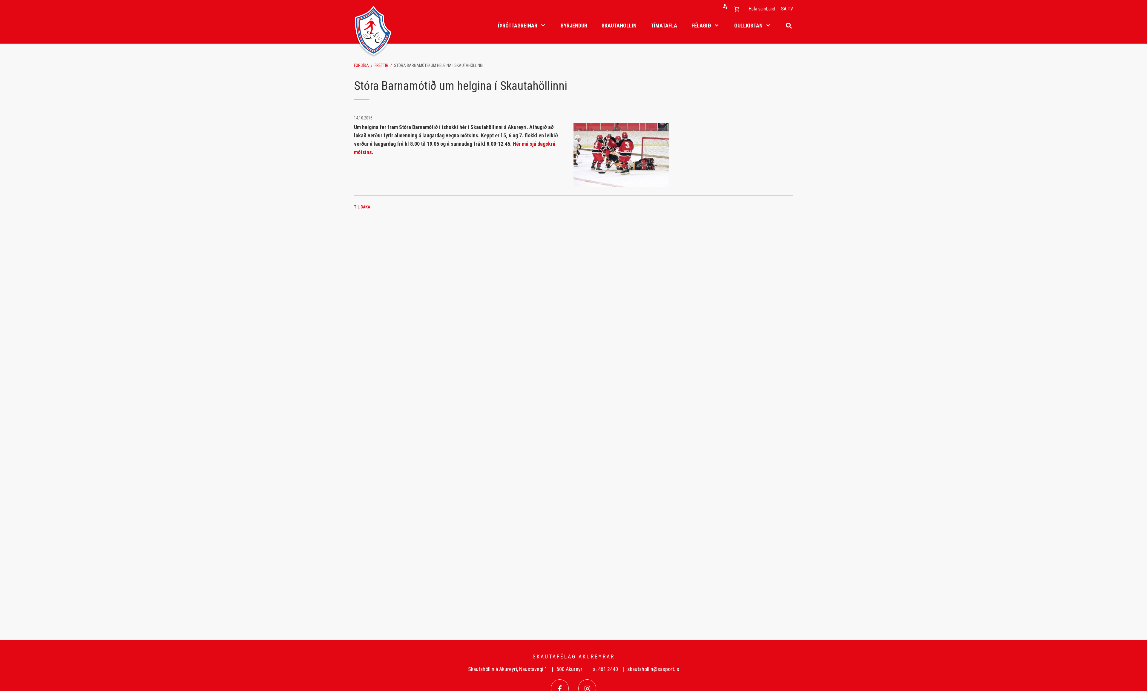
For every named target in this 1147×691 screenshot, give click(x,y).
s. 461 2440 (605, 669)
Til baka (362, 207)
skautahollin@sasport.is (653, 669)
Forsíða (361, 65)
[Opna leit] (789, 24)
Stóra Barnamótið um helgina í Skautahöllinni (438, 65)
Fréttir (381, 65)
